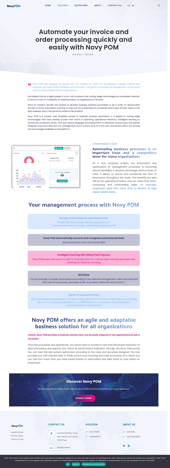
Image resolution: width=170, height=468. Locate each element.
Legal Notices (17, 432)
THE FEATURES (81, 5)
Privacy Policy (17, 435)
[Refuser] (167, 461)
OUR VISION (94, 431)
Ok (68, 464)
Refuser (76, 464)
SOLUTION (62, 5)
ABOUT (97, 5)
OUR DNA (131, 431)
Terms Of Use (17, 439)
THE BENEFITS (95, 436)
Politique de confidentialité (93, 464)
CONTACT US (114, 5)
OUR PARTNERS (133, 436)
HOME (48, 5)
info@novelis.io (64, 447)
